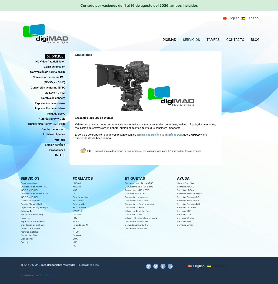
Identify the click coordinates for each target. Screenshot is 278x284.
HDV (75, 218)
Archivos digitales (29, 232)
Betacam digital (80, 197)
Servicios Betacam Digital (189, 193)
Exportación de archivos (33, 221)
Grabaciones (27, 239)
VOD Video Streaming (32, 214)
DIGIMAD (169, 40)
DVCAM (77, 214)
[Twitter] (155, 266)
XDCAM (77, 187)
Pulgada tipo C (80, 225)
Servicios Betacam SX (188, 200)
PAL (75, 228)
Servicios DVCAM (185, 218)
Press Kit (25, 218)
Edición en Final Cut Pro (137, 211)
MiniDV (76, 221)
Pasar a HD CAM (133, 214)
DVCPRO (77, 211)
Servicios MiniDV (185, 225)
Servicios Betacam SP (188, 197)
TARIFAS (213, 40)
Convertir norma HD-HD (136, 228)
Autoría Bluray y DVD (31, 204)
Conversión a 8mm (134, 207)
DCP (75, 193)
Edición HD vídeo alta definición (141, 218)
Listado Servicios (185, 183)
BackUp (24, 242)
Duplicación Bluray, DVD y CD (35, 207)
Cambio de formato (30, 228)
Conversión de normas (136, 197)
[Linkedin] (170, 266)
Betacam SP (79, 200)
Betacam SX (79, 204)
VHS (75, 242)
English (233, 18)
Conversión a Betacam (136, 200)
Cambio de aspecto (30, 200)
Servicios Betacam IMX (188, 204)
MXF (75, 190)
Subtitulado (26, 211)
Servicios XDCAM (185, 187)
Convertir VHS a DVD (135, 193)
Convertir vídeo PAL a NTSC (139, 183)
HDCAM (77, 183)
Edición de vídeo (29, 235)
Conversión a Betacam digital (139, 204)
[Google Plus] (148, 266)
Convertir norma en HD (136, 221)
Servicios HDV (184, 221)
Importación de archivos (33, 225)
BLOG (255, 40)
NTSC (76, 232)
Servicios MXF (184, 214)
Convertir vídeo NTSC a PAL (139, 187)
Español (252, 18)
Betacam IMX (79, 207)
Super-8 (77, 235)
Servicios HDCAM (185, 190)
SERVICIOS (191, 40)
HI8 (74, 246)
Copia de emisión (29, 183)
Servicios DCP (184, 211)
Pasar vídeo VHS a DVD (137, 190)
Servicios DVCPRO (186, 207)
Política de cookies (88, 264)
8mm (75, 239)
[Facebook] (163, 266)
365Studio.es (48, 275)
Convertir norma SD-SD (136, 225)
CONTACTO (235, 40)
